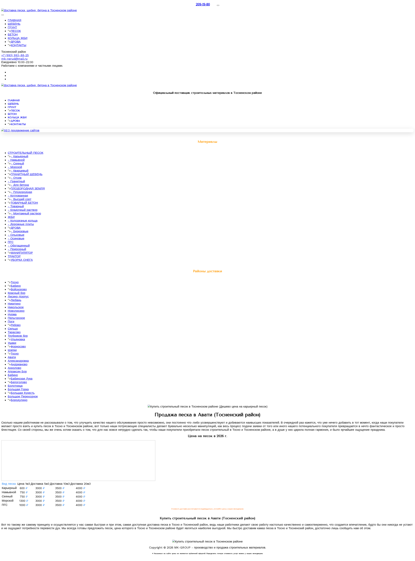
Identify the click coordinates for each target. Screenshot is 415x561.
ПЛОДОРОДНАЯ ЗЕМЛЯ (28, 188)
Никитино (14, 303)
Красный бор (16, 293)
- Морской (15, 167)
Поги (11, 321)
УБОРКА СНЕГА (22, 260)
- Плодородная (21, 192)
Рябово (16, 325)
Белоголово (19, 382)
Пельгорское (16, 318)
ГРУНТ (12, 27)
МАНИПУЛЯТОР (22, 252)
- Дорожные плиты (21, 224)
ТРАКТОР (14, 256)
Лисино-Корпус (18, 296)
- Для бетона (20, 185)
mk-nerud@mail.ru (14, 58)
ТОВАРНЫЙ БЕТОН (24, 202)
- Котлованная (18, 195)
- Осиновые (16, 238)
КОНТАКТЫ (18, 45)
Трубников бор (18, 335)
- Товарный (16, 206)
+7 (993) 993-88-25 (15, 55)
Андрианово (19, 364)
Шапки (12, 350)
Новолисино (16, 310)
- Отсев (16, 177)
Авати (12, 357)
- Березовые (19, 231)
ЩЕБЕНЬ (14, 23)
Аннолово (14, 368)
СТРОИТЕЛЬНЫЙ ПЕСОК (25, 152)
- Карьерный (19, 156)
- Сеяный (17, 163)
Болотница (15, 385)
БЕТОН (13, 34)
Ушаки (12, 343)
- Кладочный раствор (22, 210)
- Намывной (16, 160)
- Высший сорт (21, 199)
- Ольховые (16, 235)
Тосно (15, 282)
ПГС (10, 242)
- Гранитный (16, 181)
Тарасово (14, 332)
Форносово (18, 346)
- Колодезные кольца (22, 220)
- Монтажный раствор (26, 213)
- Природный (17, 249)
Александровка (18, 360)
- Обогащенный (19, 245)
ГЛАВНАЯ (14, 20)
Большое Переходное (23, 396)
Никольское (16, 307)
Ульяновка (18, 339)
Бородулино (19, 400)
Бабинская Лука (21, 378)
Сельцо (13, 328)
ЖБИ (11, 217)
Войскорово (19, 289)
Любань (16, 300)
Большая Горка (18, 389)
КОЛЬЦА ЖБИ (17, 38)
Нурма (12, 314)
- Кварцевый (19, 170)
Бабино (16, 285)
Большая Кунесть (23, 393)
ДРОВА (16, 41)
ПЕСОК (16, 31)
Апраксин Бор (17, 371)
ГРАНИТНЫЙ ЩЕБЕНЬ (26, 174)
